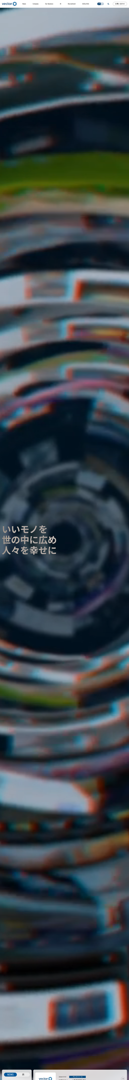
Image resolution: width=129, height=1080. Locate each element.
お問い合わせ (120, 4)
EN (102, 4)
